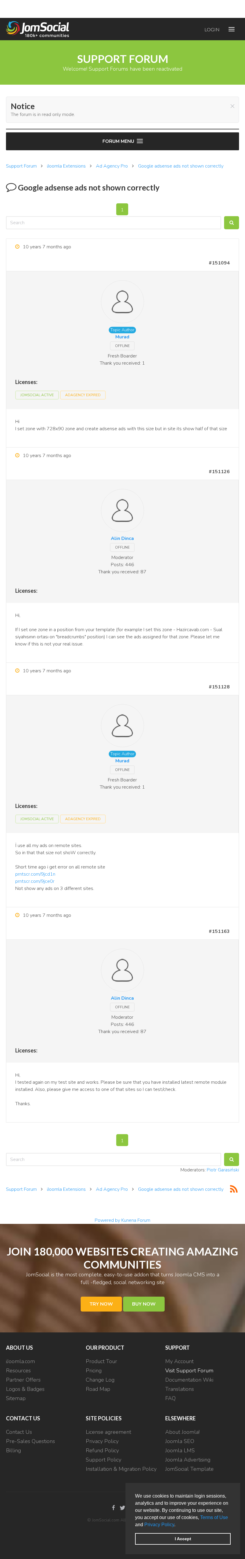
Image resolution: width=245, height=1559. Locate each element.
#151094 (219, 263)
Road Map (98, 1389)
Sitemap (16, 1398)
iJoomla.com (20, 1361)
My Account (179, 1361)
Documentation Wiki (189, 1379)
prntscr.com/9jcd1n (35, 874)
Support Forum (21, 166)
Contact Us (19, 1432)
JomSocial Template (189, 1469)
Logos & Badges (25, 1389)
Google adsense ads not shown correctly (180, 166)
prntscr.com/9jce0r (34, 881)
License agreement (108, 1432)
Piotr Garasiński (223, 1170)
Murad (122, 337)
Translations (179, 1389)
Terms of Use (214, 1517)
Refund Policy (102, 1450)
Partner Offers (23, 1379)
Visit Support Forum (189, 1370)
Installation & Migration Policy (121, 1469)
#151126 (219, 471)
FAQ (170, 1398)
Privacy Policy (159, 1524)
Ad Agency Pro (112, 166)
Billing (13, 1450)
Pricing (94, 1370)
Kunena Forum (135, 1220)
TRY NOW (101, 1304)
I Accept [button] (183, 1538)
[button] (177, 1525)
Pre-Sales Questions (30, 1441)
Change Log (100, 1379)
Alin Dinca (122, 538)
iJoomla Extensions (66, 166)
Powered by (107, 1220)
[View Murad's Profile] (122, 303)
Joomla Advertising (187, 1459)
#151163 (219, 931)
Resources (18, 1370)
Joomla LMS (180, 1450)
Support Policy (103, 1459)
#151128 (219, 687)
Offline (122, 345)
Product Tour (101, 1361)
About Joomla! (182, 1432)
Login (212, 29)
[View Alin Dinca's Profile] (122, 511)
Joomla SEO (179, 1441)
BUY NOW (144, 1304)
